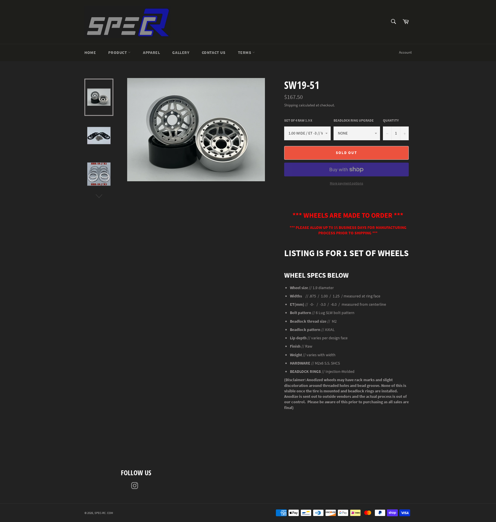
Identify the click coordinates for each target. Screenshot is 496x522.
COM (110, 513)
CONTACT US (214, 52)
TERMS (245, 52)
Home (90, 52)
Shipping (291, 105)
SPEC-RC (100, 513)
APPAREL (151, 52)
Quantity (391, 120)
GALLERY (180, 52)
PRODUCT (118, 52)
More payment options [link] (346, 183)
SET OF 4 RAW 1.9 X (298, 120)
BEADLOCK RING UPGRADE (354, 120)
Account (405, 52)
